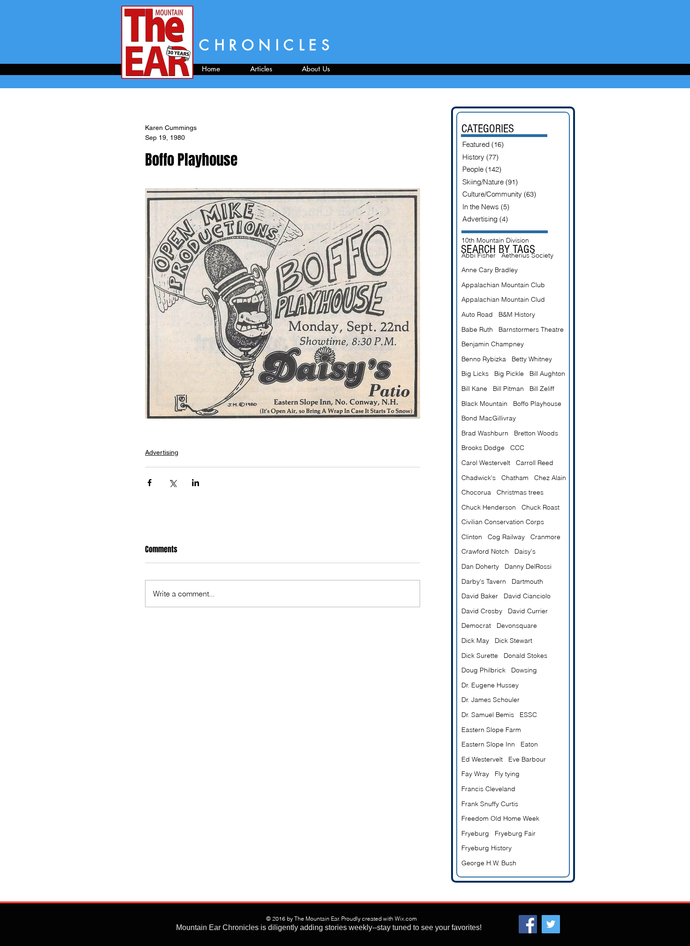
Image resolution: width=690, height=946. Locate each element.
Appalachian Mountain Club (503, 285)
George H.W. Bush (488, 863)
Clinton (471, 537)
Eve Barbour (527, 759)
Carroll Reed (534, 462)
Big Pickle (509, 373)
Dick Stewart (513, 640)
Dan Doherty (480, 566)
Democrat (476, 625)
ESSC (528, 714)
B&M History (516, 314)
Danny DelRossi (528, 566)
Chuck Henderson (488, 507)
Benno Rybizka (483, 359)
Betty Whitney (532, 359)
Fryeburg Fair (515, 833)
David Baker (479, 596)
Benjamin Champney (492, 344)
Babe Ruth (477, 329)
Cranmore (545, 537)
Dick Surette (479, 655)
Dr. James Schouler (490, 699)
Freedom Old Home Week (500, 818)
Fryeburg (475, 833)
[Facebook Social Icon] (528, 924)
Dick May (475, 640)
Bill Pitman (508, 388)
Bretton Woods (536, 433)
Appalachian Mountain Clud (503, 299)
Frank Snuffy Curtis (489, 804)
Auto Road (477, 314)
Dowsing (524, 670)
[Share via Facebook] (149, 482)
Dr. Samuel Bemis (487, 714)
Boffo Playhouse (537, 403)
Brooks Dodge (483, 447)
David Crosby (481, 611)
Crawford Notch (485, 551)
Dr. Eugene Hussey (490, 685)
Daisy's (525, 551)
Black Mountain (484, 403)
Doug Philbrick (483, 670)
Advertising (161, 452)
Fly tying (507, 774)
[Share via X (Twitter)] (172, 482)
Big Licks (475, 373)
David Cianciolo (527, 596)
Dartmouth (527, 581)
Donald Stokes (525, 655)
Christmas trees (520, 492)
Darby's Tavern (483, 581)
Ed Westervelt (482, 759)
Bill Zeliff (541, 388)
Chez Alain (550, 477)
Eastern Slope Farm (491, 729)
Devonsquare (517, 625)
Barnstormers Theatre (531, 329)
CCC (517, 447)
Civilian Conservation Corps (502, 522)
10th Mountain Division (495, 240)
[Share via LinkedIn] (195, 482)
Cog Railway (506, 537)
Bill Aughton (547, 373)
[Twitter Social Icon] (551, 924)
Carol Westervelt (485, 462)
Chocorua (476, 492)
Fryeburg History (486, 848)
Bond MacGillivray (488, 418)
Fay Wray (475, 774)
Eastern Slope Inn (488, 744)
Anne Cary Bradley (489, 270)
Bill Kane (474, 388)
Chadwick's (478, 477)
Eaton (529, 744)
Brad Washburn (484, 433)
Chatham (515, 477)
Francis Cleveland (488, 789)
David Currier (528, 611)
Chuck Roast (540, 507)
